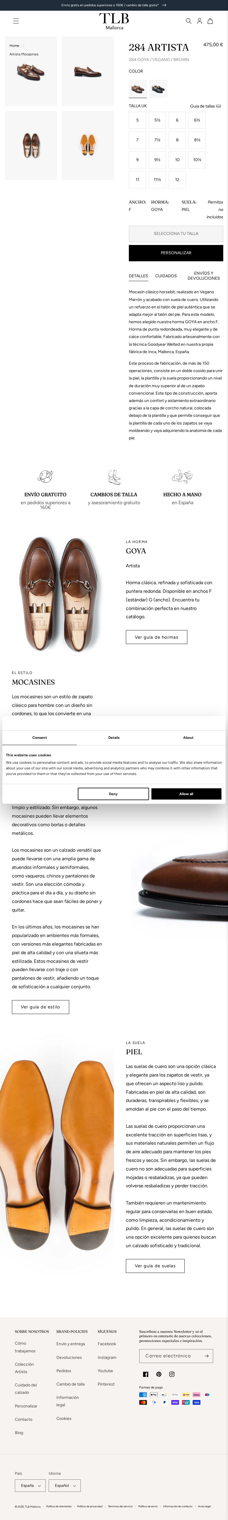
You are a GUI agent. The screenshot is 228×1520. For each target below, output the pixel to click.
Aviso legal (204, 1506)
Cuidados (166, 275)
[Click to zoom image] (31, 71)
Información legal (67, 1401)
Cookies (64, 1418)
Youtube (105, 1370)
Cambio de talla (70, 1384)
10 (177, 159)
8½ (197, 139)
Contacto (23, 1419)
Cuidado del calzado (26, 1389)
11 (137, 179)
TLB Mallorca (33, 1506)
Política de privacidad (89, 1506)
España (27, 1485)
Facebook (107, 1343)
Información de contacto (177, 1506)
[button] (186, 21)
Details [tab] (114, 738)
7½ (157, 139)
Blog (19, 1432)
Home (14, 46)
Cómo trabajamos (25, 1347)
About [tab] (188, 738)
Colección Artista (24, 1368)
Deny (113, 794)
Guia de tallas (202, 106)
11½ (157, 179)
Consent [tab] (39, 738)
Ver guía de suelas (155, 1265)
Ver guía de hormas (156, 637)
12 (177, 179)
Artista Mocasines (24, 54)
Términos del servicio (120, 1506)
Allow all (186, 794)
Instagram (107, 1357)
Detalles (138, 275)
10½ (197, 159)
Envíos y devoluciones (204, 276)
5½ (157, 120)
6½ (197, 120)
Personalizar (176, 252)
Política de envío (148, 1506)
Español (62, 1485)
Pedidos (63, 1370)
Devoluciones (69, 1357)
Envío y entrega (70, 1343)
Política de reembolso (59, 1506)
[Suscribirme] (206, 1356)
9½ (157, 159)
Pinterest (106, 1384)
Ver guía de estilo (40, 1007)
